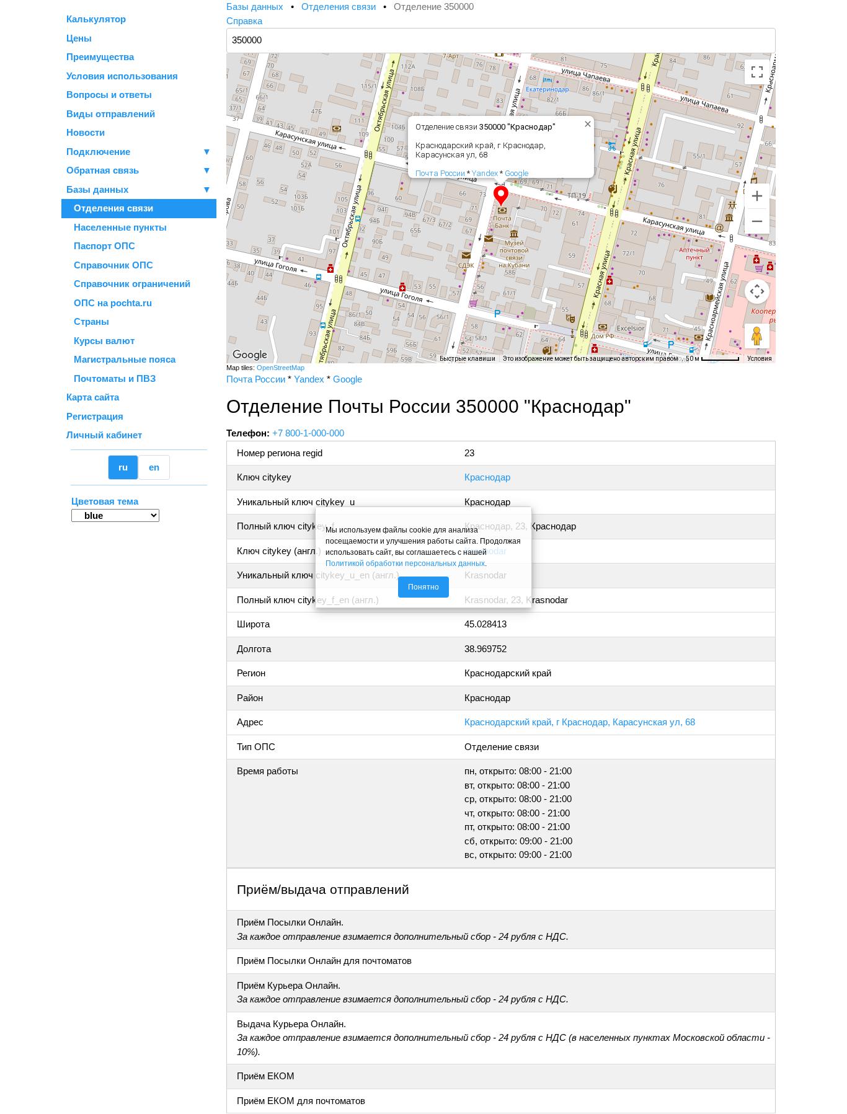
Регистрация (94, 416)
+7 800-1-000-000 (308, 433)
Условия (759, 358)
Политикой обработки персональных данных (405, 563)
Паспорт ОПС (100, 246)
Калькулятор (96, 19)
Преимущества (100, 56)
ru (123, 467)
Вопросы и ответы (109, 94)
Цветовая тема (104, 501)
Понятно (423, 587)
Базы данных (97, 189)
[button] (501, 196)
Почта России (440, 173)
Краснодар (487, 477)
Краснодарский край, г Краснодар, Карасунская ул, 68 (579, 722)
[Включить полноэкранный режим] (757, 72)
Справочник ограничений (128, 283)
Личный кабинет (104, 435)
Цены (79, 38)
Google (516, 173)
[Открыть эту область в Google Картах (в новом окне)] (249, 355)
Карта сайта (92, 397)
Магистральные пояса (120, 359)
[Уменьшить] (757, 221)
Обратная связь (138, 170)
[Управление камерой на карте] (757, 291)
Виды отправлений (110, 113)
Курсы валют (100, 340)
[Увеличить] (757, 195)
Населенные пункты (116, 227)
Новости (85, 132)
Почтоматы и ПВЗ (111, 378)
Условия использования (122, 76)
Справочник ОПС (109, 265)
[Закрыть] (585, 121)
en (154, 467)
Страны (87, 321)
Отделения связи (109, 208)
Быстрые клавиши (467, 358)
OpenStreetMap (280, 367)
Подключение (138, 151)
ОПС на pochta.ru (109, 303)
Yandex (485, 173)
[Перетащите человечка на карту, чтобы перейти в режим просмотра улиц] (757, 336)
